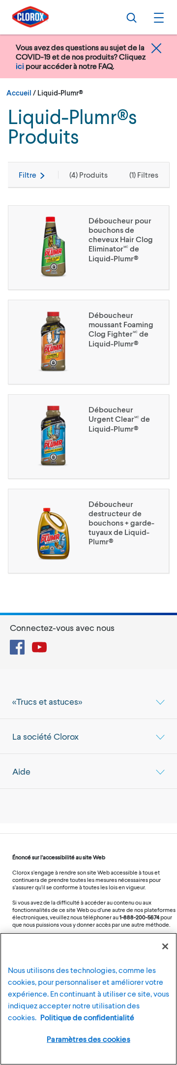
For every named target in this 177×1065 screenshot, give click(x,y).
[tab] (88, 701)
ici (20, 65)
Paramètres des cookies (88, 1038)
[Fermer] (165, 946)
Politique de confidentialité (87, 1017)
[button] (157, 17)
